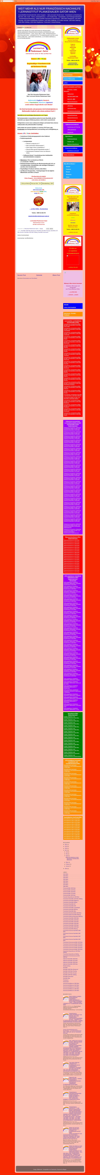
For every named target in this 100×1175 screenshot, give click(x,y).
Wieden (65, 338)
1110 (77, 366)
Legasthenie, (69, 582)
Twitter (67, 177)
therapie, (73, 583)
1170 (77, 391)
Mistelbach (67, 692)
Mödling (78, 695)
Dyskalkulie (70, 132)
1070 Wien (76, 723)
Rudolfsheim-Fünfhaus (69, 384)
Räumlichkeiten (68, 74)
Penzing (66, 380)
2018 (66, 848)
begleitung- (75, 324)
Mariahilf (66, 347)
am (65, 325)
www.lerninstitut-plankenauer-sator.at (38, 216)
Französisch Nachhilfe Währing (70, 909)
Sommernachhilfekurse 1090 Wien (71, 983)
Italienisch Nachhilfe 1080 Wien (70, 962)
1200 (77, 401)
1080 (77, 354)
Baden (78, 679)
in (75, 325)
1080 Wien (76, 726)
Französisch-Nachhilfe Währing (70, 928)
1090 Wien (76, 729)
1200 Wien (76, 750)
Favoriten (66, 363)
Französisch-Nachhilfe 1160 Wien (71, 921)
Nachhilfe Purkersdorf (43, 232)
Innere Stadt (67, 326)
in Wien (77, 424)
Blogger (68, 171)
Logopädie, (78, 583)
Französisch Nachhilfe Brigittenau (71, 900)
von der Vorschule (73, 40)
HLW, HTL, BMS (71, 99)
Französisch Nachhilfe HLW (69, 905)
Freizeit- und (70, 141)
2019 (66, 846)
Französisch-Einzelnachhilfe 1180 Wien (72, 912)
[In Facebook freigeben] (51, 228)
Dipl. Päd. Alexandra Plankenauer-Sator (39, 94)
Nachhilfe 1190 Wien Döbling (31, 232)
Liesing (65, 415)
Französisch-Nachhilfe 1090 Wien (71, 918)
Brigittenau (66, 402)
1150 (77, 383)
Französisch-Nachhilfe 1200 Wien (71, 927)
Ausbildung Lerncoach (73, 150)
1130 (77, 375)
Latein (72, 49)
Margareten (66, 343)
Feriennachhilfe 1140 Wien (69, 889)
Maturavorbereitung (72, 101)
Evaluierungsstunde (26, 138)
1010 (77, 325)
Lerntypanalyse (27, 141)
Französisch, (34, 102)
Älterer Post (56, 275)
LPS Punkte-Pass (71, 108)
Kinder (65, 717)
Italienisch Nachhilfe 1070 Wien (70, 960)
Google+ (68, 166)
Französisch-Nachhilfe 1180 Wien (71, 923)
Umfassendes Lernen (73, 38)
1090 (77, 358)
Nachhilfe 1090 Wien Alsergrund (28, 230)
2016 (66, 868)
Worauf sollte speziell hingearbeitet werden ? (38, 149)
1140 (77, 379)
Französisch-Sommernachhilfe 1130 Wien (73, 944)
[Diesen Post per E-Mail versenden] (47, 228)
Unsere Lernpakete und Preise (72, 86)
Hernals (65, 392)
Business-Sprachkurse (73, 144)
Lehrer (66, 82)
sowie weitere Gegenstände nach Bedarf (38, 104)
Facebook (68, 169)
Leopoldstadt (67, 330)
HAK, (45, 191)
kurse (71, 717)
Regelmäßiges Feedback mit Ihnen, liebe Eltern (33, 168)
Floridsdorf (66, 407)
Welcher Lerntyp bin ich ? (32, 143)
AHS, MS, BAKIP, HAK (72, 96)
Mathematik (73, 47)
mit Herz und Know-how (39, 224)
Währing (79, 395)
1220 (77, 409)
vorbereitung (73, 537)
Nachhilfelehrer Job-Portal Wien (73, 817)
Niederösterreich (73, 426)
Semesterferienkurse (72, 117)
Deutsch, (46, 100)
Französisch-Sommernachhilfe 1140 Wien (73, 945)
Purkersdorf (77, 526)
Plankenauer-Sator (73, 58)
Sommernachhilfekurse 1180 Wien (71, 988)
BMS (41, 193)
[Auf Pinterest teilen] (52, 228)
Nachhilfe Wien (66, 978)
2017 (66, 850)
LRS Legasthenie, (69, 576)
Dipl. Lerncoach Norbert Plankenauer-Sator (39, 96)
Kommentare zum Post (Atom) (30, 278)
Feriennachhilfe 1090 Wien (69, 888)
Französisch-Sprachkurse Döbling (71, 954)
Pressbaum (65, 980)
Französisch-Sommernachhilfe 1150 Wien (73, 947)
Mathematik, (32, 100)
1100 (77, 362)
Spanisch (49, 102)
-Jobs (72, 818)
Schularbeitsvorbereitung (73, 111)
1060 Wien (76, 720)
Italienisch (72, 52)
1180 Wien (76, 744)
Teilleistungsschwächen (72, 124)
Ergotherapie (67, 584)
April (67, 855)
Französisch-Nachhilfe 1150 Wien (71, 919)
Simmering (66, 367)
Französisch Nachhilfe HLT (69, 904)
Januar (67, 866)
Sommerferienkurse (72, 115)
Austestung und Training (73, 127)
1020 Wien (65, 875)
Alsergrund (66, 359)
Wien (80, 325)
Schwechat (79, 698)
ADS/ (69, 577)
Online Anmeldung (69, 154)
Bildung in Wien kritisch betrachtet (73, 283)
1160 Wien (76, 738)
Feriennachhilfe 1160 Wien (69, 891)
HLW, (35, 193)
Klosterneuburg (67, 532)
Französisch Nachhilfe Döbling (70, 902)
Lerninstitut (73, 56)
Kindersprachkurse (72, 138)
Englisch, (40, 100)
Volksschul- (69, 421)
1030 (77, 333)
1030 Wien (65, 877)
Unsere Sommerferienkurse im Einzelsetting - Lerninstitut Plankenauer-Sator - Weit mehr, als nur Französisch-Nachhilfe (72, 1031)
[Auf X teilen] (49, 228)
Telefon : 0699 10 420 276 (39, 213)
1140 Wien (76, 732)
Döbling (76, 398)
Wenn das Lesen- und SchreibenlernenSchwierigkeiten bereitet (73, 198)
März (67, 862)
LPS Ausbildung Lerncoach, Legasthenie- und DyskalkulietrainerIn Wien (73, 762)
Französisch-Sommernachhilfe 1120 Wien (73, 942)
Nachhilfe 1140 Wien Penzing (43, 230)
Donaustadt (66, 411)
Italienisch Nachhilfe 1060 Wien (70, 958)
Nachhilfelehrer (67, 818)
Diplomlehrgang (68, 765)
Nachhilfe (72, 325)
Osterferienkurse (71, 120)
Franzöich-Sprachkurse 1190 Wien (71, 897)
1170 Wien (76, 741)
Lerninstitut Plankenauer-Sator (38, 220)
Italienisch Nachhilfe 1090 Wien (70, 964)
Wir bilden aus (73, 251)
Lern (65, 324)
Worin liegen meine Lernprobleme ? (35, 147)
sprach (68, 717)
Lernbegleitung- (68, 423)
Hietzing (66, 376)
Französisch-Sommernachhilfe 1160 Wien (73, 949)
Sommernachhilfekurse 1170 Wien (71, 987)
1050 (77, 341)
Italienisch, (42, 102)
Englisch (73, 44)
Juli (67, 851)
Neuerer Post (21, 275)
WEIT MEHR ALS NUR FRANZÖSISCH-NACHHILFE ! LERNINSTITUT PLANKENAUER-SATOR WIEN (49, 10)
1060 (77, 346)
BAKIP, (41, 191)
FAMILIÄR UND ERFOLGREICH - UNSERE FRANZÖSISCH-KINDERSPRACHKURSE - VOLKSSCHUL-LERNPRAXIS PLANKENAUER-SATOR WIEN (72, 1081)
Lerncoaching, (76, 421)
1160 (77, 387)
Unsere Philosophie (69, 78)
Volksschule (70, 93)
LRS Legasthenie (71, 129)
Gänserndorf (67, 688)
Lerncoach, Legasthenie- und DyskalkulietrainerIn (72, 766)
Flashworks (53, 1169)
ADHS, (68, 583)
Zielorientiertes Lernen (38, 222)
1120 (77, 370)
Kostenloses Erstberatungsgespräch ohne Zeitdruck (35, 136)
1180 (73, 395)
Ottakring (66, 388)
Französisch (73, 50)
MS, (43, 189)
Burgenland (73, 580)
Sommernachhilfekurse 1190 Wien (71, 990)
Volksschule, (38, 188)
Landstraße (66, 334)
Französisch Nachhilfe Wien (69, 911)
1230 (77, 414)
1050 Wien (65, 881)
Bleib (79, 324)
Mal (70, 583)
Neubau (66, 351)
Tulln (78, 709)
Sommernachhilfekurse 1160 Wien (71, 985)
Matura (67, 537)
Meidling (66, 372)
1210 (77, 405)
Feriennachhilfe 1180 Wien (69, 895)
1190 (71, 398)
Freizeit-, (66, 716)
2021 (66, 844)
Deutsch (73, 45)
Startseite (39, 275)
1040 (77, 337)
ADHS (72, 577)
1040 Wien (65, 879)
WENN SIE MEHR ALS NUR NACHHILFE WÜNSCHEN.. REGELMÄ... (72, 858)
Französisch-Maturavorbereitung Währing (73, 916)
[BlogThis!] (48, 228)
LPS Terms (70, 105)
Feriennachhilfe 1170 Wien (69, 893)
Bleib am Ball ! (77, 423)
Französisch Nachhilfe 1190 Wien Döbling (72, 898)
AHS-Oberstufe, (35, 191)
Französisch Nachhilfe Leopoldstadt (71, 907)
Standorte (66, 70)
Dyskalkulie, (78, 576)
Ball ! (67, 325)
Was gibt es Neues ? (69, 163)
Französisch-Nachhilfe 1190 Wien (71, 925)
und (69, 325)
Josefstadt (66, 355)
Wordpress (68, 174)
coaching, (68, 324)
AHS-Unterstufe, (37, 189)
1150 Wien (76, 735)
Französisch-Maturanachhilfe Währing (72, 914)
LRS (65, 582)
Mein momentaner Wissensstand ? (35, 145)
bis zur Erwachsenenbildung (73, 41)
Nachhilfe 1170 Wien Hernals (70, 972)
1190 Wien (76, 747)
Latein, (27, 102)
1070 (77, 350)
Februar (68, 864)
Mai (67, 853)
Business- (70, 716)
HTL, (38, 193)
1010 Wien (76, 717)
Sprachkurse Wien (73, 713)
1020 (77, 329)
